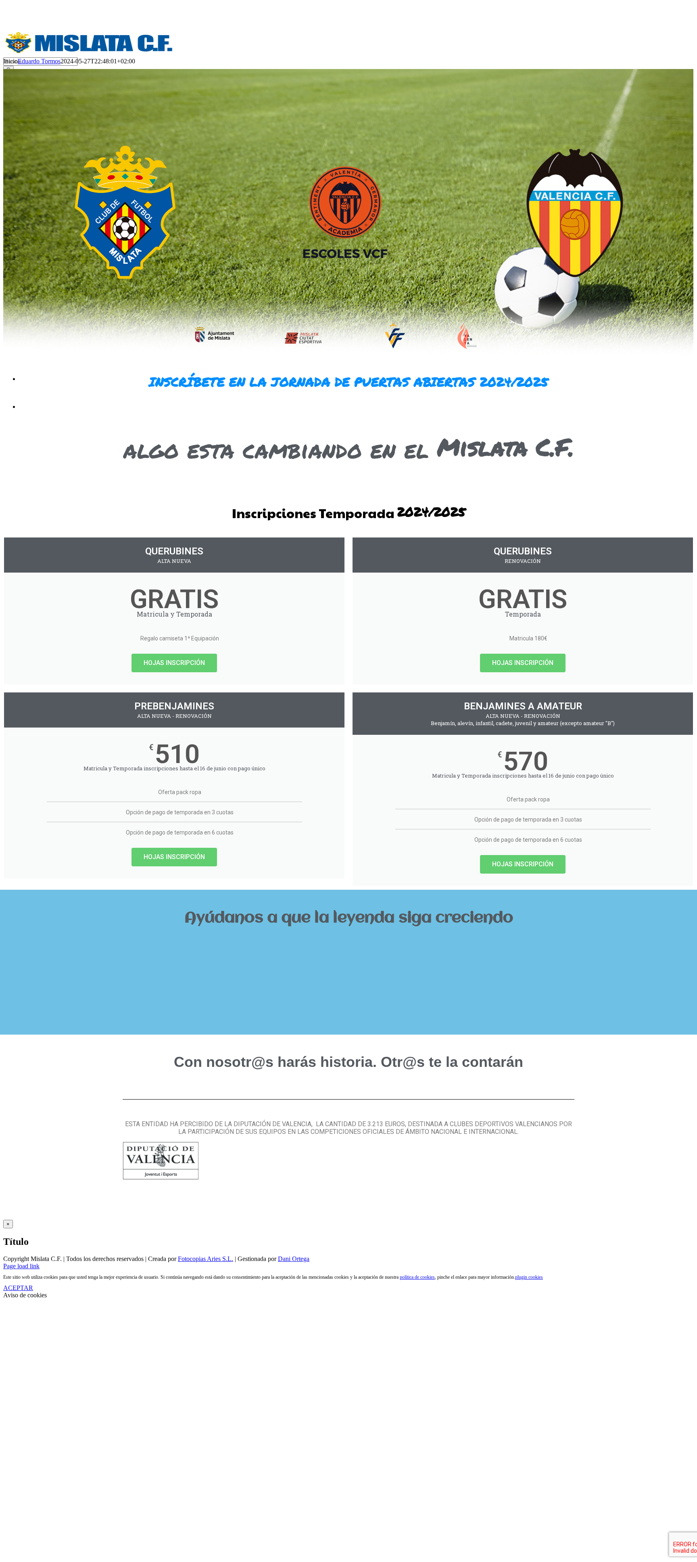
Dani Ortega (293, 1258)
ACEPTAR (18, 1287)
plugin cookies (529, 1277)
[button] (348, 945)
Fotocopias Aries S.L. (205, 1258)
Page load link (21, 1266)
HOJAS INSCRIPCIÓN (174, 663)
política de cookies (417, 1277)
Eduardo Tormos (39, 61)
